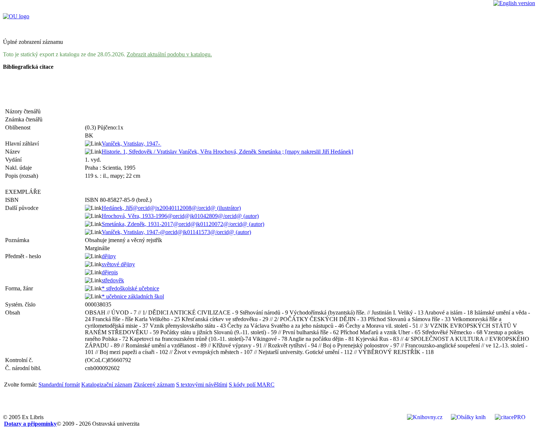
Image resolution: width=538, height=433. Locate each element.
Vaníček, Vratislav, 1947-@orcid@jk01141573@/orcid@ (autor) (176, 232)
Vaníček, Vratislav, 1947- (131, 143)
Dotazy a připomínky (30, 424)
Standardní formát (59, 384)
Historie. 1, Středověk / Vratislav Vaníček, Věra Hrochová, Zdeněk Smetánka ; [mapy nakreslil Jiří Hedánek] (227, 151)
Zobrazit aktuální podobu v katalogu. (169, 54)
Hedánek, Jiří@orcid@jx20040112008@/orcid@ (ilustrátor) (171, 208)
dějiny (109, 256)
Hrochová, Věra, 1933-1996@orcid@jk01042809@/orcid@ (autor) (180, 216)
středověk (113, 280)
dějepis (110, 272)
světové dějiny (118, 264)
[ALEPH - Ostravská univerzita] (16, 16)
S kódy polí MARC (251, 384)
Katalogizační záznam (106, 384)
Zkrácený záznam (154, 384)
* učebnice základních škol (133, 296)
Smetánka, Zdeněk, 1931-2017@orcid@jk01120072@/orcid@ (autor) (183, 224)
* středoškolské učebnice (130, 288)
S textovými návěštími (201, 384)
